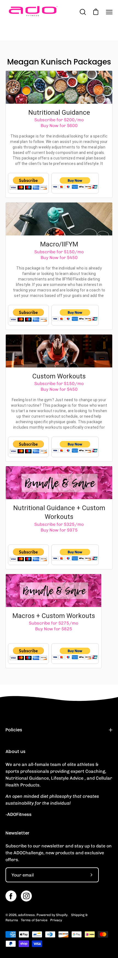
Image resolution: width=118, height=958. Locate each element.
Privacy (56, 920)
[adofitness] (32, 12)
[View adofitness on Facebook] (10, 895)
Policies (13, 730)
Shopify (62, 915)
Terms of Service (34, 920)
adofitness (26, 915)
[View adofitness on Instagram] (26, 895)
